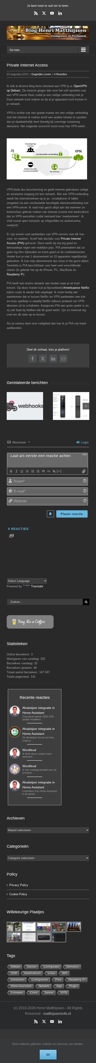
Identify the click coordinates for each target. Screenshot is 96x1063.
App (59, 986)
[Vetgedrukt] (11, 471)
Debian (15, 966)
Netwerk (44, 986)
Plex (58, 979)
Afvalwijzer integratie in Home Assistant (38, 710)
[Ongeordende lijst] (37, 471)
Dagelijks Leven (41, 74)
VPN (64, 992)
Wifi (64, 973)
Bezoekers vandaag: (20, 663)
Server (49, 992)
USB (14, 973)
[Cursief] (16, 471)
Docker (31, 966)
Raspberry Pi (15, 274)
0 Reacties (60, 74)
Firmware (17, 992)
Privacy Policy (18, 885)
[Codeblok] (48, 471)
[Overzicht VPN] (47, 158)
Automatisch (32, 973)
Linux (51, 973)
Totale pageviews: (19, 676)
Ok (48, 1055)
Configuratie (51, 966)
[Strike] (27, 471)
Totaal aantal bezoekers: (23, 672)
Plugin (73, 986)
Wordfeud (29, 750)
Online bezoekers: (19, 654)
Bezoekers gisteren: (20, 667)
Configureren (40, 979)
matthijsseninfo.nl (57, 1013)
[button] (10, 406)
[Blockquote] (43, 471)
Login (84, 442)
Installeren (17, 979)
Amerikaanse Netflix (76, 287)
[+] (59, 471)
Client (34, 992)
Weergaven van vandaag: (23, 658)
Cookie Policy (18, 894)
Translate (37, 586)
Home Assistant (21, 986)
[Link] (53, 471)
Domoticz (73, 966)
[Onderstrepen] (21, 471)
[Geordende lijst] (32, 471)
